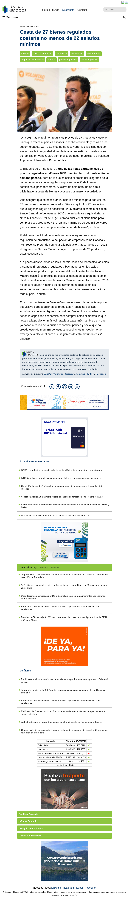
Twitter (90, 374)
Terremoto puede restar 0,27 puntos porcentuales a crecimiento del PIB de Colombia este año (63, 691)
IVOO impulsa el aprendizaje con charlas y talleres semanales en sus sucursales (61, 478)
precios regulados (68, 59)
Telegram (69, 374)
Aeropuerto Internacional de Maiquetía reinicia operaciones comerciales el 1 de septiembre (60, 607)
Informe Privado (50, 10)
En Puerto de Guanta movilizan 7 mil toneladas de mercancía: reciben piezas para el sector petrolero (63, 712)
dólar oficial (61, 53)
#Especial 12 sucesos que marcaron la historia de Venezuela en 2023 (55, 515)
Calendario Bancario (30, 835)
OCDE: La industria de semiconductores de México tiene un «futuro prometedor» (61, 470)
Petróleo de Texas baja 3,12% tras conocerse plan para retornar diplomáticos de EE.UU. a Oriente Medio (65, 618)
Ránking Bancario (28, 814)
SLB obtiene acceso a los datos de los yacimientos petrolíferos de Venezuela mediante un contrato (64, 586)
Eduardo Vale (93, 53)
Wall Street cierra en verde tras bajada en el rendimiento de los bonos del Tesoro (61, 722)
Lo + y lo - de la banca (31, 828)
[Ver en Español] (126, 2)
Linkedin (56, 887)
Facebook (101, 374)
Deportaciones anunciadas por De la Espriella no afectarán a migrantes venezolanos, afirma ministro (63, 597)
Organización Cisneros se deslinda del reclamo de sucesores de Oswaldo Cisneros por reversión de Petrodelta (64, 575)
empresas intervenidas (32, 59)
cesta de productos (42, 53)
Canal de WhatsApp (54, 374)
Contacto (82, 10)
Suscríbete (68, 10)
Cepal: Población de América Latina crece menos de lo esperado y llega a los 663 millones (61, 487)
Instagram (81, 374)
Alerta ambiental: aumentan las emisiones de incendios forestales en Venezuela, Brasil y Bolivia (65, 506)
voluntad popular (89, 59)
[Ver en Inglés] (122, 2)
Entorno (25, 53)
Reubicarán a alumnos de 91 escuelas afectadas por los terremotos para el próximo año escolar (65, 680)
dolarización (77, 53)
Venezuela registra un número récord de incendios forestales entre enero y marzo (62, 496)
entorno (51, 59)
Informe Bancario (28, 821)
